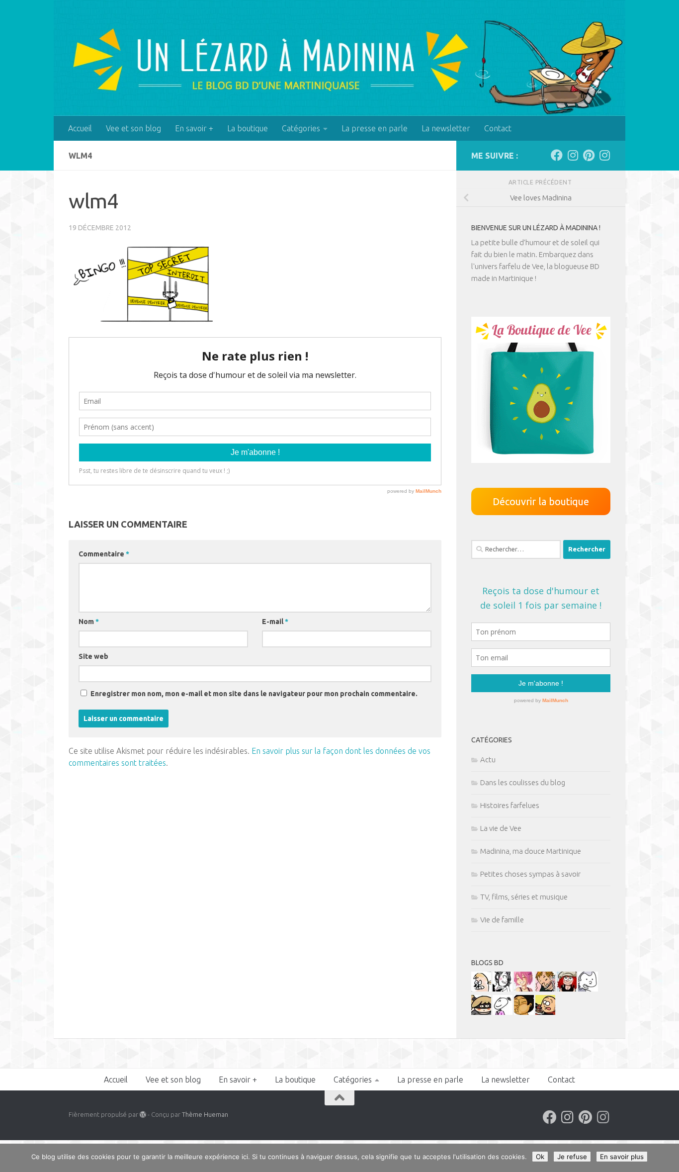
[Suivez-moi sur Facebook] (557, 155)
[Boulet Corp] (545, 989)
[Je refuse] (667, 1158)
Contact (497, 128)
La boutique (247, 128)
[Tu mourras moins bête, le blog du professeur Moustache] (481, 989)
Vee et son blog (133, 128)
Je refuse (572, 1157)
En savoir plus (622, 1157)
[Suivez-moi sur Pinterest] (588, 155)
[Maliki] (524, 989)
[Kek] (588, 989)
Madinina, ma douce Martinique (530, 851)
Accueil (80, 128)
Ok (540, 1157)
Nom (89, 622)
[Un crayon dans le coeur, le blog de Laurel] (567, 989)
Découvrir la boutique (541, 501)
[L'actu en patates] (545, 1012)
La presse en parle (374, 128)
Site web (93, 656)
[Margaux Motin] (502, 989)
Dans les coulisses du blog (522, 782)
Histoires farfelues (509, 805)
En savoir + (194, 128)
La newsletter (446, 128)
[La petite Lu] (502, 1012)
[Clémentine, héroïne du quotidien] (481, 1012)
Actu (488, 759)
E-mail (275, 622)
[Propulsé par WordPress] (143, 1114)
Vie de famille (502, 919)
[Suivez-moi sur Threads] (604, 155)
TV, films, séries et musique (524, 897)
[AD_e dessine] (524, 1012)
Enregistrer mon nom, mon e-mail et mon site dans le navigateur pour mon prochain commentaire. (254, 694)
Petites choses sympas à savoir (530, 874)
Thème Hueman (205, 1114)
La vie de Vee (500, 828)
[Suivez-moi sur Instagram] (573, 155)
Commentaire (104, 554)
